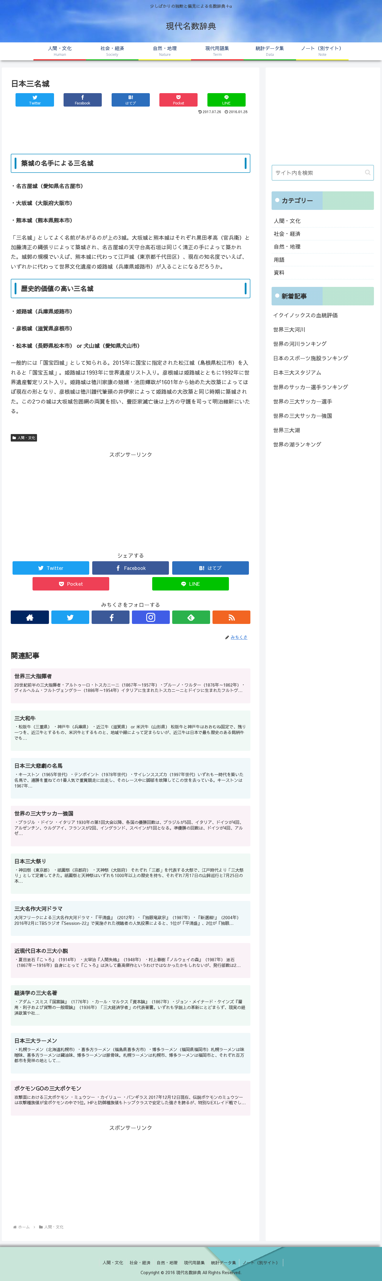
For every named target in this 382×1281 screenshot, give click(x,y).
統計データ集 (223, 1262)
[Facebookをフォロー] (111, 617)
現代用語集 (194, 1262)
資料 (279, 272)
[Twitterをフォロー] (70, 617)
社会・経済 (287, 233)
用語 (279, 259)
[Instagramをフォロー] (151, 617)
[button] (368, 172)
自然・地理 (287, 246)
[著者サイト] (30, 617)
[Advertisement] (130, 132)
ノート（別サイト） (261, 1262)
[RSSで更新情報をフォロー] (231, 617)
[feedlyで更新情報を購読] (191, 617)
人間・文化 (26, 437)
